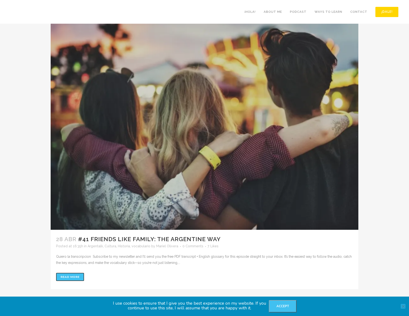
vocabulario (141, 246)
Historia (124, 246)
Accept (282, 306)
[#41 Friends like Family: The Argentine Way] (204, 127)
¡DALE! (386, 12)
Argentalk (95, 246)
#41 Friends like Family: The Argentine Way (149, 239)
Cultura (110, 246)
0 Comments (192, 246)
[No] (403, 306)
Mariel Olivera (167, 246)
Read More (70, 277)
